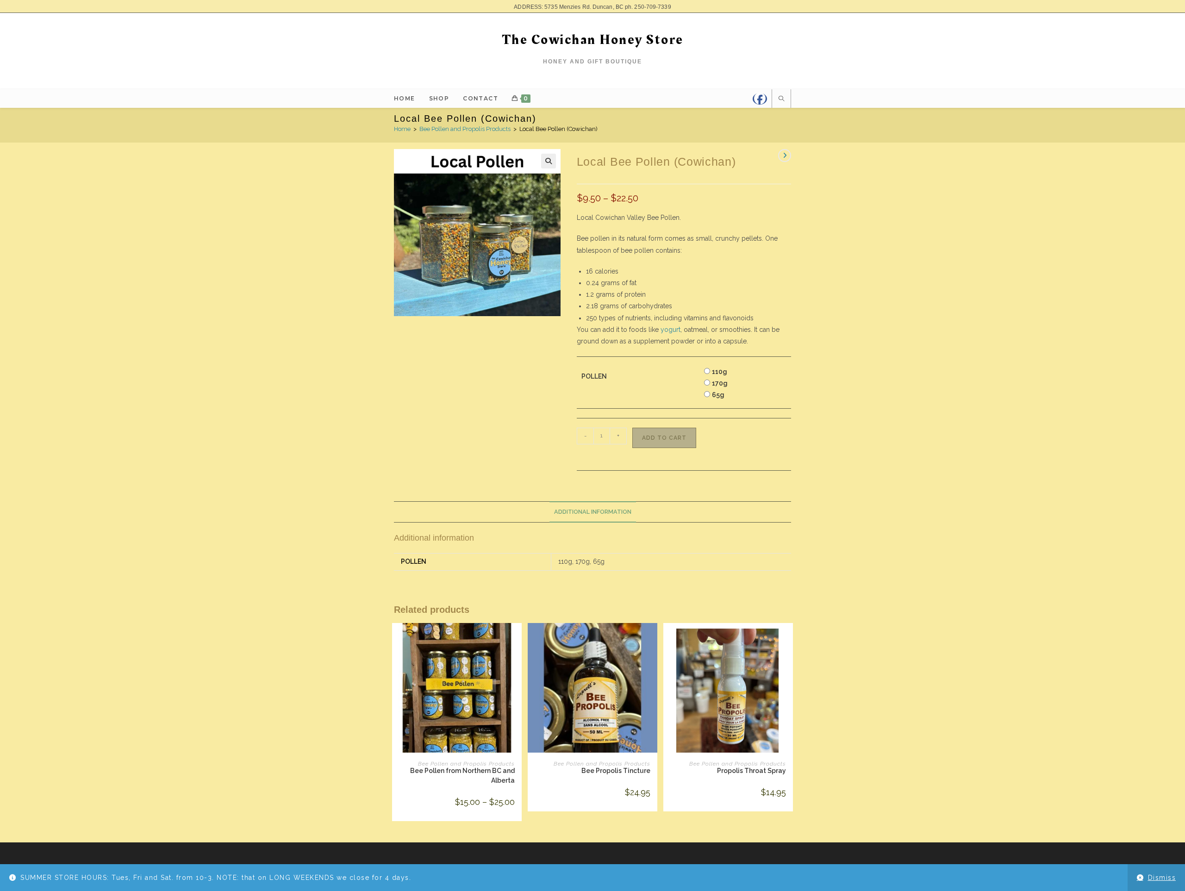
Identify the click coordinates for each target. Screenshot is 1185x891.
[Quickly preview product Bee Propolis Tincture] (652, 639)
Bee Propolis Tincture (615, 770)
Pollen (594, 376)
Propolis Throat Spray (751, 770)
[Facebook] (760, 99)
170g (720, 383)
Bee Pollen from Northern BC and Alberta (462, 775)
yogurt (670, 329)
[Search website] (781, 99)
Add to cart (664, 438)
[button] (548, 161)
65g (718, 395)
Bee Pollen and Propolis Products (465, 128)
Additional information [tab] (592, 511)
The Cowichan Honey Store (593, 40)
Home (402, 128)
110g (719, 371)
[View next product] (784, 155)
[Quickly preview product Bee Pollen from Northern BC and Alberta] (517, 639)
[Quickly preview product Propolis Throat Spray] (788, 639)
